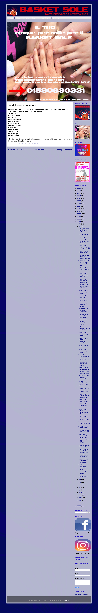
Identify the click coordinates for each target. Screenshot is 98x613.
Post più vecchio (64, 149)
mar (80, 498)
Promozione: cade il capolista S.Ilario (82, 322)
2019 (79, 201)
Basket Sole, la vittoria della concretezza (83, 450)
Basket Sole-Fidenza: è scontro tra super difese (83, 298)
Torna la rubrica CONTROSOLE (84, 422)
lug (80, 487)
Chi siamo (42, 18)
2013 (79, 216)
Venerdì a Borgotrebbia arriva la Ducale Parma (83, 357)
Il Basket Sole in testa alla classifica (83, 315)
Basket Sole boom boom (83, 400)
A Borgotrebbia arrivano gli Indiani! (83, 230)
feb (80, 500)
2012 (79, 219)
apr (80, 495)
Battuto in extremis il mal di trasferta (84, 435)
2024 (79, 188)
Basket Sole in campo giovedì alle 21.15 (83, 241)
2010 (79, 506)
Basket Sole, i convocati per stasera (83, 291)
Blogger (66, 600)
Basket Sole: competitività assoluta (83, 275)
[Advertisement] (40, 163)
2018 (79, 203)
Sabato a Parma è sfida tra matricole (83, 460)
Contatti (48, 18)
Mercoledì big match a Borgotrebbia (83, 310)
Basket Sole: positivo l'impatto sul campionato (83, 474)
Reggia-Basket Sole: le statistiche (83, 441)
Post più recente (16, 149)
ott (80, 479)
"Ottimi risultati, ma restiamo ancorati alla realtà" (84, 263)
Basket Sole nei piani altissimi (83, 368)
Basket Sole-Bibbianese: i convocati (83, 405)
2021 (79, 196)
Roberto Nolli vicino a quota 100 (83, 269)
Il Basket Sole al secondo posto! (84, 431)
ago (80, 485)
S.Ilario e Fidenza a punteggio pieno (82, 467)
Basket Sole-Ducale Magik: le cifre (83, 334)
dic (80, 224)
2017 (79, 206)
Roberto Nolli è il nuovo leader (84, 446)
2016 (79, 209)
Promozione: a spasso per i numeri (83, 363)
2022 (79, 193)
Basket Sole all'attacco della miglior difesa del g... (83, 411)
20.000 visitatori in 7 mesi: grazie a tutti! (84, 377)
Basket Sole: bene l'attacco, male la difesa (83, 417)
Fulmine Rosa (34, 18)
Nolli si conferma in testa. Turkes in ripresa (83, 383)
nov (80, 226)
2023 (79, 191)
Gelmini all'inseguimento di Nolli (84, 328)
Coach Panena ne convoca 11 (83, 455)
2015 (79, 211)
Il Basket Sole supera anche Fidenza (83, 286)
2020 (79, 198)
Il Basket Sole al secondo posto (83, 372)
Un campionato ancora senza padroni (83, 235)
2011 (79, 221)
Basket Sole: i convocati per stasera (83, 350)
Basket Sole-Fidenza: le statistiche (82, 280)
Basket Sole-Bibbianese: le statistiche (83, 395)
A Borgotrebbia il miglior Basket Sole (83, 389)
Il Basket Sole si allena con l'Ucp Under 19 (84, 256)
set (80, 482)
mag (80, 492)
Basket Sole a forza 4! (83, 346)
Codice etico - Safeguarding (22, 18)
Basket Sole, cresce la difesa (82, 304)
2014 (79, 214)
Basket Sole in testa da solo (83, 252)
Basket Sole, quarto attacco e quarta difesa (84, 246)
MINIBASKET (56, 18)
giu (80, 490)
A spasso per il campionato (83, 427)
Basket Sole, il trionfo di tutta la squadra (83, 340)
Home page (10, 18)
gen (80, 503)
